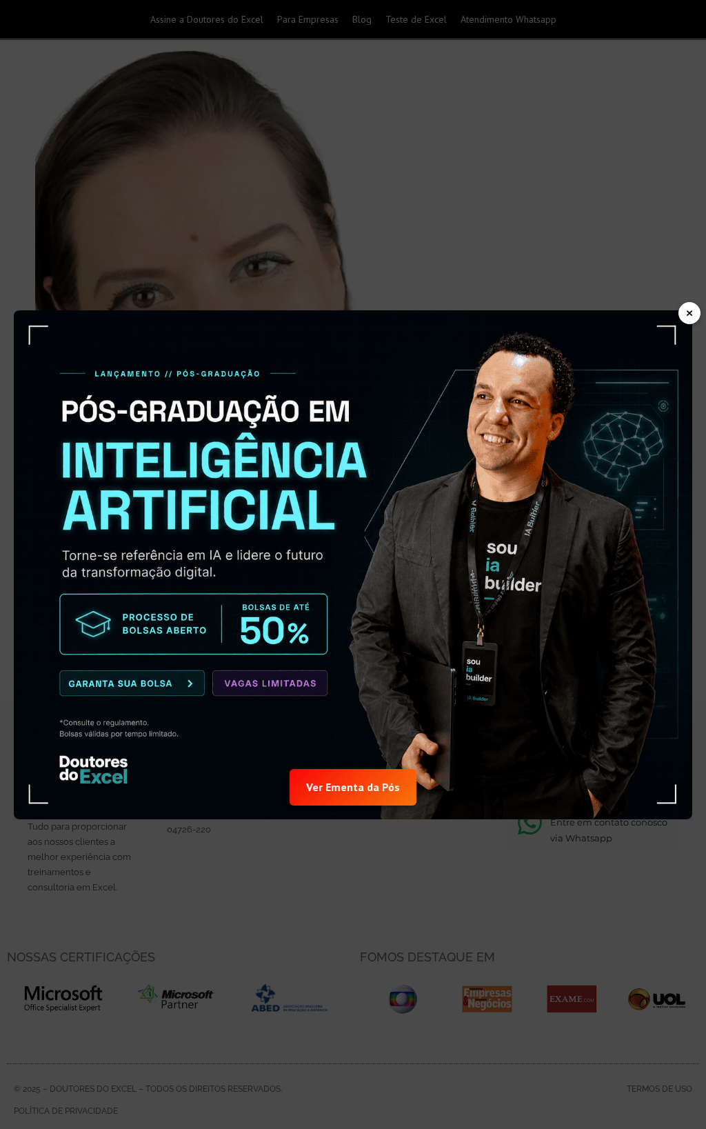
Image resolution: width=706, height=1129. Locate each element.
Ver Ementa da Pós (352, 786)
